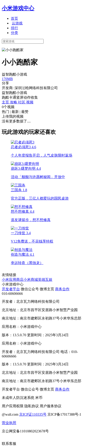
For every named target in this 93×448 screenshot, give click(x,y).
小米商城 (30, 279)
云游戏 (17, 23)
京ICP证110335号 (32, 414)
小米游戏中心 (18, 8)
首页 (14, 18)
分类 (14, 33)
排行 (14, 28)
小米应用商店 (12, 279)
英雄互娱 (45, 279)
